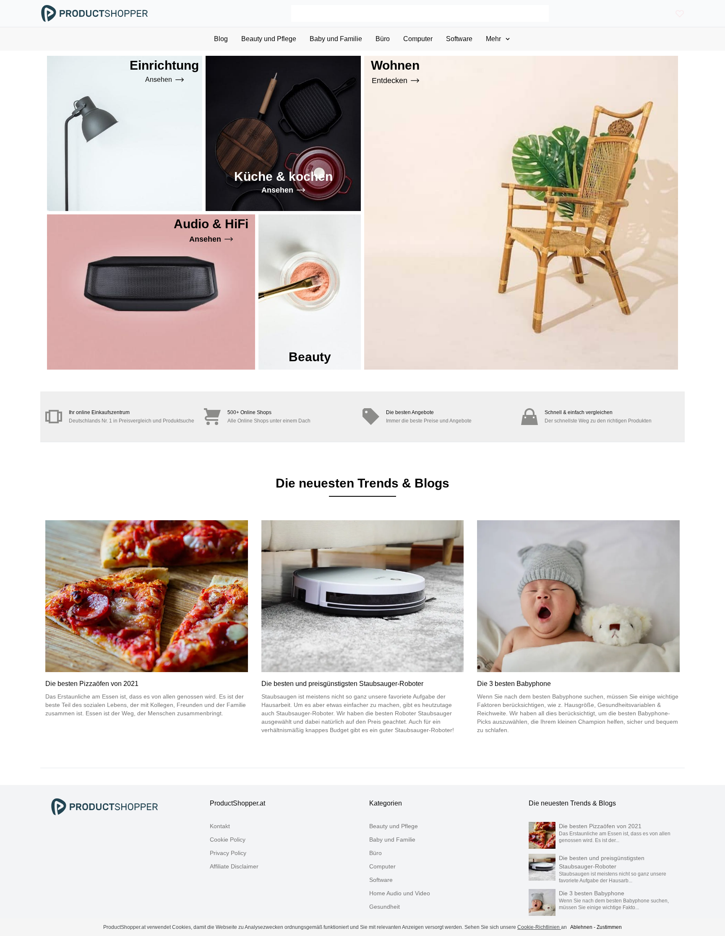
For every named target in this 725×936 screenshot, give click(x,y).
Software (381, 879)
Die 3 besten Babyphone (514, 683)
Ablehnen (581, 927)
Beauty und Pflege (393, 826)
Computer (382, 866)
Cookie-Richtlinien (539, 927)
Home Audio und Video (399, 893)
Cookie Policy (227, 839)
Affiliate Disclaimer (234, 866)
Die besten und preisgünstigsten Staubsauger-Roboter (342, 683)
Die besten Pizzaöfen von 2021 (91, 683)
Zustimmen (609, 927)
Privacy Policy (228, 853)
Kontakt (220, 826)
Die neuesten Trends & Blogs (572, 803)
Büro (375, 853)
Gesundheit (384, 906)
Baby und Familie (392, 839)
